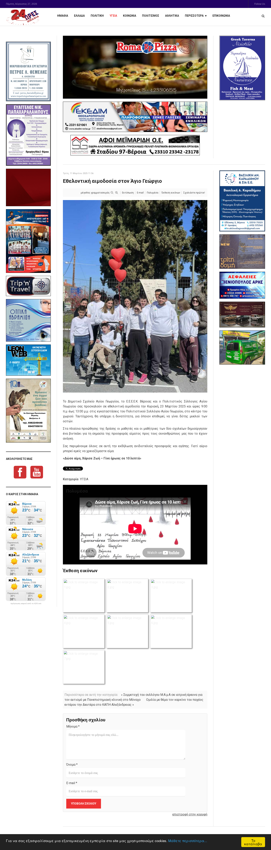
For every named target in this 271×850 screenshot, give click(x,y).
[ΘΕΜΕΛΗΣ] (28, 71)
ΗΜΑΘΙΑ (62, 15)
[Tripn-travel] (28, 286)
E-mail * (71, 783)
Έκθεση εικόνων (170, 192)
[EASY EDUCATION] (242, 251)
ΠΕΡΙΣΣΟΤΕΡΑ (194, 15)
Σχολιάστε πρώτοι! (194, 192)
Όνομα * (72, 764)
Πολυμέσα (152, 192)
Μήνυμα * (73, 726)
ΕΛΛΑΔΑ (79, 15)
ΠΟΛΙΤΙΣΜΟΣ (150, 15)
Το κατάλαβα (253, 842)
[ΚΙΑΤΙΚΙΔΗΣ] (242, 347)
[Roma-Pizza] (135, 67)
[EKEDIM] (135, 117)
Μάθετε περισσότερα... (187, 840)
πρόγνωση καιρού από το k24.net (26, 604)
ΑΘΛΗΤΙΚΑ (172, 15)
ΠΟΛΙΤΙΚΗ (97, 15)
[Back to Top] (261, 833)
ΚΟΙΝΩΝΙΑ (129, 15)
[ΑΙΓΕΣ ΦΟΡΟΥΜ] (28, 187)
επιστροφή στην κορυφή (189, 814)
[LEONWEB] (28, 360)
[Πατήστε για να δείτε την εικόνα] (135, 296)
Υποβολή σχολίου (83, 803)
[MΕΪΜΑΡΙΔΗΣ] (135, 145)
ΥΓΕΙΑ (113, 15)
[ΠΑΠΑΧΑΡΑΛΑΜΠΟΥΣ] (28, 135)
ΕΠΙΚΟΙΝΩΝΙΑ (221, 15)
